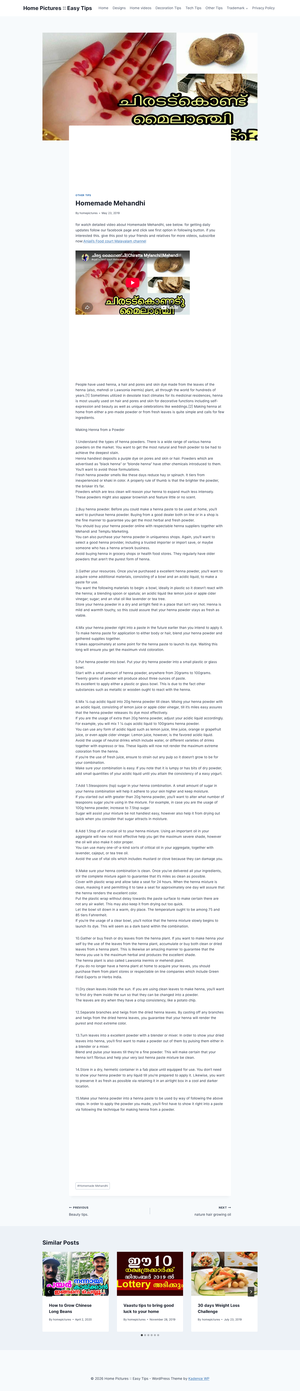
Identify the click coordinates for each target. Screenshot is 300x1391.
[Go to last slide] (49, 1292)
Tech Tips (193, 8)
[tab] (142, 1335)
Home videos (140, 8)
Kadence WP (198, 1379)
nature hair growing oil (212, 1211)
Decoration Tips (168, 8)
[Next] (251, 1292)
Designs (119, 8)
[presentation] (75, 1274)
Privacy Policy (263, 8)
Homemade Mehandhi (92, 1185)
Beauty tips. (79, 1211)
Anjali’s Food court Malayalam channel (114, 241)
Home (103, 8)
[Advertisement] (155, 162)
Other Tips (214, 8)
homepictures (89, 213)
